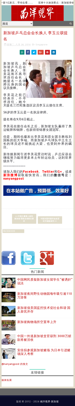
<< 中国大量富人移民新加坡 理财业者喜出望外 (24, 218)
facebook (9, 231)
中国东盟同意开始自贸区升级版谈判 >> (50, 220)
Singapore (41, 44)
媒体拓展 (7, 380)
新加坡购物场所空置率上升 (37, 322)
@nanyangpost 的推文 (15, 364)
